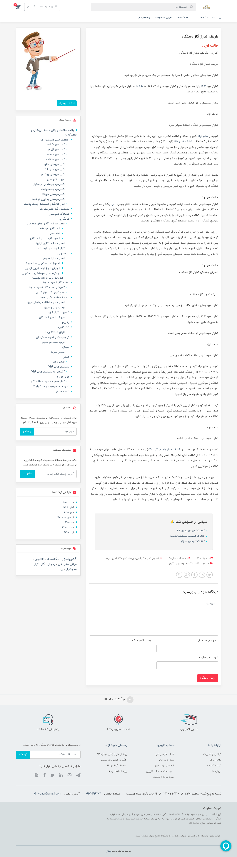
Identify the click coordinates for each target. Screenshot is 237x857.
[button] (20, 7)
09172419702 (93, 794)
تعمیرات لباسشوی (54, 258)
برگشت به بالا (115, 699)
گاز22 (188, 563)
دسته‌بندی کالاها (209, 17)
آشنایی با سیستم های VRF (48, 372)
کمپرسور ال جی (55, 150)
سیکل (65, 347)
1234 (196, 563)
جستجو (27, 431)
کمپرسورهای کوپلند (53, 194)
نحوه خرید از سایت (163, 777)
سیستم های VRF (58, 367)
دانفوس (39, 559)
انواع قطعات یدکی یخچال (54, 298)
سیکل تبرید (58, 352)
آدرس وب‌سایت (208, 657)
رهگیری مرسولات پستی (114, 760)
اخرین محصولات (163, 17)
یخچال (50, 564)
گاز (42, 564)
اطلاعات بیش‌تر (67, 103)
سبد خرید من (166, 760)
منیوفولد (203, 136)
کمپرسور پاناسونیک (53, 189)
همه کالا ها (183, 17)
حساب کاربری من (165, 754)
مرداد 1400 (68, 527)
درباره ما (216, 771)
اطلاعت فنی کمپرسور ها (54, 140)
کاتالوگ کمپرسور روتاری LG (191, 530)
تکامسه (52, 559)
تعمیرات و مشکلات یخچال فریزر (45, 302)
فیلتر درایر (59, 362)
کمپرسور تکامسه (55, 145)
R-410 (139, 86)
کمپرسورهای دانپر (54, 164)
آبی (113, 204)
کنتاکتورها (62, 327)
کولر (36, 564)
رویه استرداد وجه (118, 771)
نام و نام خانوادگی (207, 641)
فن (59, 564)
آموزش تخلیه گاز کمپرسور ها (144, 558)
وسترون (179, 563)
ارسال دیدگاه (207, 678)
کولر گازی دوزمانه (49, 229)
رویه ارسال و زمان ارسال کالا (112, 754)
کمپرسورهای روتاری (53, 174)
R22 (203, 86)
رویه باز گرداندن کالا (116, 765)
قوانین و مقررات (212, 754)
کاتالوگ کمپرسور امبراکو (193, 541)
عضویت (27, 474)
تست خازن (62, 392)
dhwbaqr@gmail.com (47, 794)
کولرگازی (64, 219)
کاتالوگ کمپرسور (59, 214)
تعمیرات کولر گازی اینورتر (49, 243)
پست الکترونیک (141, 641)
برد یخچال (71, 569)
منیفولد (204, 563)
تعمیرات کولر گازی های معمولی (46, 224)
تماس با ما (215, 760)
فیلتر (66, 357)
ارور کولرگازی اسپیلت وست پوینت (44, 204)
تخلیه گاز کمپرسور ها (116, 558)
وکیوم (65, 322)
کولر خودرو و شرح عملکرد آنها (47, 382)
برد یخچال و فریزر (54, 307)
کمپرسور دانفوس (54, 155)
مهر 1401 (69, 513)
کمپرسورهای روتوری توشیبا (48, 199)
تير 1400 (69, 532)
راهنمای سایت (143, 17)
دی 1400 (69, 522)
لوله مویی (54, 234)
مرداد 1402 (68, 503)
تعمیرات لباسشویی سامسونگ (42, 263)
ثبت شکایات (214, 765)
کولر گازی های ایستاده (51, 248)
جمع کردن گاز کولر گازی (50, 293)
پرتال (108, 851)
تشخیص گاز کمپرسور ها (54, 209)
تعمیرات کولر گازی (58, 312)
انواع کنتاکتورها (55, 332)
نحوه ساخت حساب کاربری (160, 771)
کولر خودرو (63, 377)
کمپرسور (68, 559)
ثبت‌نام (23, 754)
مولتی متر (70, 564)
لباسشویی (63, 253)
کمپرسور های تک (54, 169)
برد (61, 569)
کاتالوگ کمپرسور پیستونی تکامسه (187, 536)
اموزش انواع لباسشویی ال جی (42, 268)
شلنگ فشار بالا (183, 142)
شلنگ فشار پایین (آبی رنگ (164, 450)
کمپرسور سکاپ (55, 160)
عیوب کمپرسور (56, 179)
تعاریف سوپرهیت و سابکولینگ (50, 387)
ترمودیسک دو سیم (53, 342)
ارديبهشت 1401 (65, 518)
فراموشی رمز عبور (164, 765)
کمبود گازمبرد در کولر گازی (44, 239)
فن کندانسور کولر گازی (51, 317)
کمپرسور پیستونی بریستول (49, 184)
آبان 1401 (68, 508)
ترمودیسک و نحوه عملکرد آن (52, 337)
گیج (171, 563)
